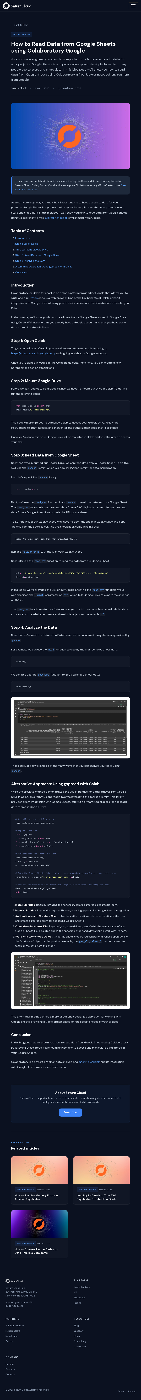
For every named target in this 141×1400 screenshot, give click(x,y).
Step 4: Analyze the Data (30, 261)
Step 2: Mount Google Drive (31, 249)
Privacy (131, 1391)
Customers (80, 1346)
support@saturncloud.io (19, 1302)
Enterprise (79, 1297)
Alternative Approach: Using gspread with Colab (43, 266)
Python (33, 298)
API (75, 1292)
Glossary (79, 1330)
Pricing (77, 1302)
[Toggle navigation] (133, 5)
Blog (76, 1325)
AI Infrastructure (15, 1325)
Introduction (22, 238)
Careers (10, 1363)
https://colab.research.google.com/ (33, 353)
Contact (10, 1374)
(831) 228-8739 (14, 1305)
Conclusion (21, 272)
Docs (77, 1336)
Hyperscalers (13, 1330)
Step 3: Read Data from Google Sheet (38, 255)
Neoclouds (12, 1336)
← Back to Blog (19, 25)
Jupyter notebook (56, 218)
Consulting (80, 1341)
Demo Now (70, 1112)
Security (10, 1369)
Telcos (9, 1341)
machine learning (89, 1062)
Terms (121, 1391)
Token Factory (82, 1287)
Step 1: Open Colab (26, 244)
